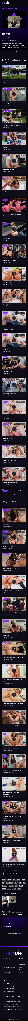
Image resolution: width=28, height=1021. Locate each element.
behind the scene (9, 882)
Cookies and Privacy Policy (9, 967)
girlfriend (21, 885)
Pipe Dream (6, 327)
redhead (9, 879)
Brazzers (8, 926)
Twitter (20, 934)
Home (3, 8)
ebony (20, 882)
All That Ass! (6, 192)
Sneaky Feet (6, 635)
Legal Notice (6, 969)
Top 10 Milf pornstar (7, 993)
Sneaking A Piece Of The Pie (10, 460)
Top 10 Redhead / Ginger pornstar (11, 986)
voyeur (9, 888)
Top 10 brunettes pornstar (9, 988)
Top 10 (21, 972)
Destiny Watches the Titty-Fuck (11, 568)
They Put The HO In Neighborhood (12, 125)
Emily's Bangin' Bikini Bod (9, 416)
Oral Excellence (7, 524)
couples (19, 888)
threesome (11, 885)
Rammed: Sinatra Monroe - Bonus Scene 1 (14, 864)
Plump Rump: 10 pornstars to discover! (12, 1006)
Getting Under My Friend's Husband (12, 501)
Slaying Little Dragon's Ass (10, 482)
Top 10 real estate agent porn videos (11, 996)
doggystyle (4, 885)
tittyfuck (14, 888)
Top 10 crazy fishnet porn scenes (10, 1004)
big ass (23, 879)
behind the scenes (16, 879)
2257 (4, 964)
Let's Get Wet (6, 238)
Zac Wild (15, 8)
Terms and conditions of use (9, 962)
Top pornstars (9, 8)
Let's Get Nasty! (7, 282)
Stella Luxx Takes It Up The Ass (11, 725)
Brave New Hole (7, 147)
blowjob (4, 888)
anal (16, 885)
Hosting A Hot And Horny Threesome (12, 840)
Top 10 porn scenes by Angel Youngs (11, 1001)
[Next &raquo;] (19, 873)
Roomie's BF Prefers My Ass (10, 393)
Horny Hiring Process (8, 169)
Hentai (20, 967)
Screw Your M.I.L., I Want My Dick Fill (12, 770)
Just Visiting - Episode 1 (9, 103)
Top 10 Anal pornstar (8, 999)
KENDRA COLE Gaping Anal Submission (13, 590)
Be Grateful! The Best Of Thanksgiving (13, 613)
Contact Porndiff (6, 972)
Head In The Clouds (8, 438)
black (24, 882)
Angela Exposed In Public (9, 260)
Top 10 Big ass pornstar (8, 991)
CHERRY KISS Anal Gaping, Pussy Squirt (13, 703)
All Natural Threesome (9, 546)
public (16, 882)
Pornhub (8, 923)
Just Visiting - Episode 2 (9, 80)
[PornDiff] (5, 2)
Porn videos (22, 964)
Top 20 (21, 975)
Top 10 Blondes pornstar (9, 983)
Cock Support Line (7, 371)
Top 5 (20, 969)
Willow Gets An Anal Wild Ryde (11, 748)
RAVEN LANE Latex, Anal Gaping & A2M (13, 657)
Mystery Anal (6, 304)
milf (3, 882)
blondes (4, 879)
